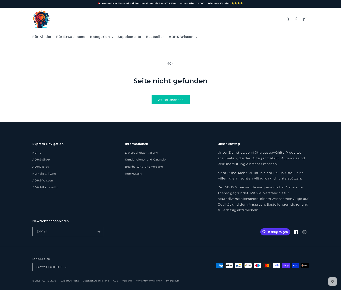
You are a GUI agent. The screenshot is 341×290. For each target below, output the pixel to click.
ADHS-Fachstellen (45, 187)
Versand (127, 280)
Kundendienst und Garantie (145, 159)
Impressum (133, 173)
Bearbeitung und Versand (144, 166)
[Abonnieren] (99, 231)
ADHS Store (49, 281)
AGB (115, 280)
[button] (101, 37)
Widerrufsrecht (70, 280)
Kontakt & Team (44, 173)
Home (36, 152)
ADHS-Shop (41, 159)
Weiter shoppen (170, 100)
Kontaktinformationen (149, 280)
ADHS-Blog (40, 166)
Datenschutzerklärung (141, 152)
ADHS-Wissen (42, 180)
